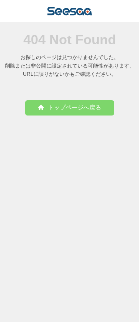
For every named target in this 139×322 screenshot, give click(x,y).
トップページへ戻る (74, 107)
